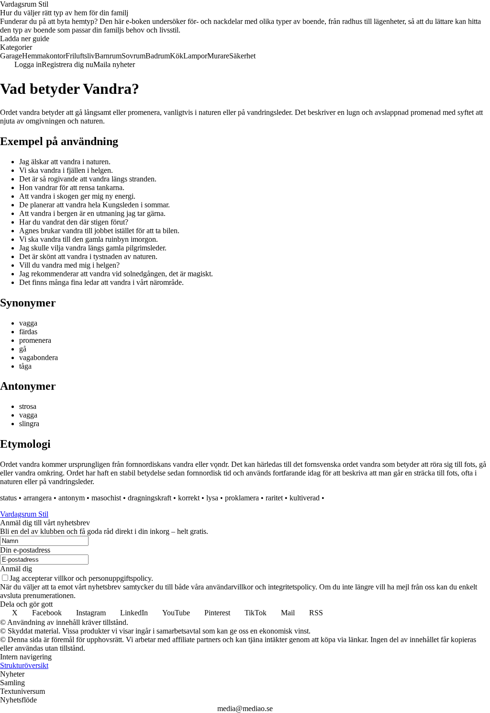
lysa (212, 498)
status (8, 498)
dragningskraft (149, 498)
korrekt (189, 498)
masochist (106, 498)
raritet (274, 498)
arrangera (37, 498)
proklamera (242, 498)
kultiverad (305, 498)
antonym (71, 498)
